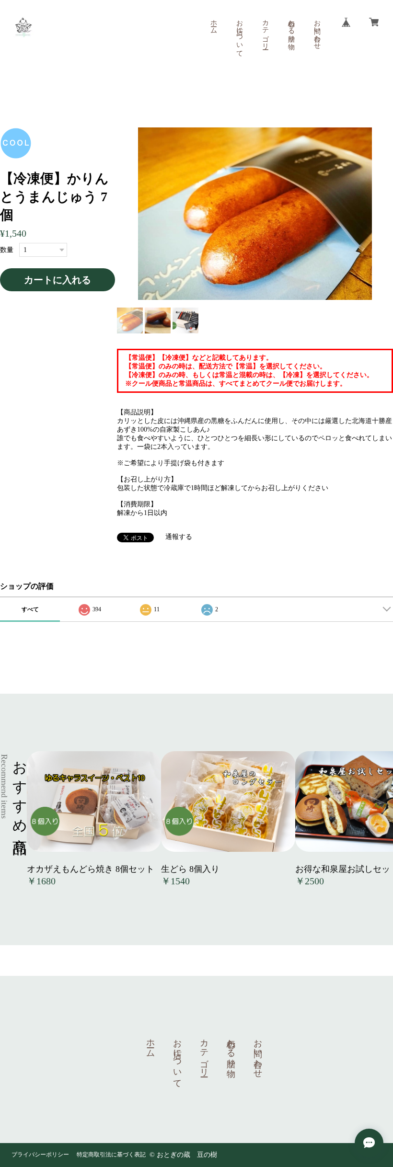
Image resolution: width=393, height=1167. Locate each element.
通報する (178, 536)
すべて (30, 609)
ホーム (213, 23)
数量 (6, 249)
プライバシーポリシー (40, 1154)
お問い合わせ (317, 30)
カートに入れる (57, 280)
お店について (239, 34)
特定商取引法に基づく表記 (111, 1154)
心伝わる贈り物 (291, 26)
